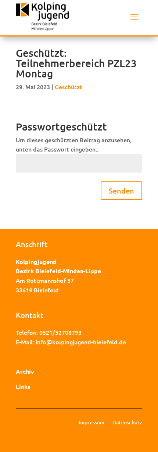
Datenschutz (127, 423)
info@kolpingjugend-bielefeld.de (81, 342)
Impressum (91, 423)
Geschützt (68, 87)
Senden (121, 190)
